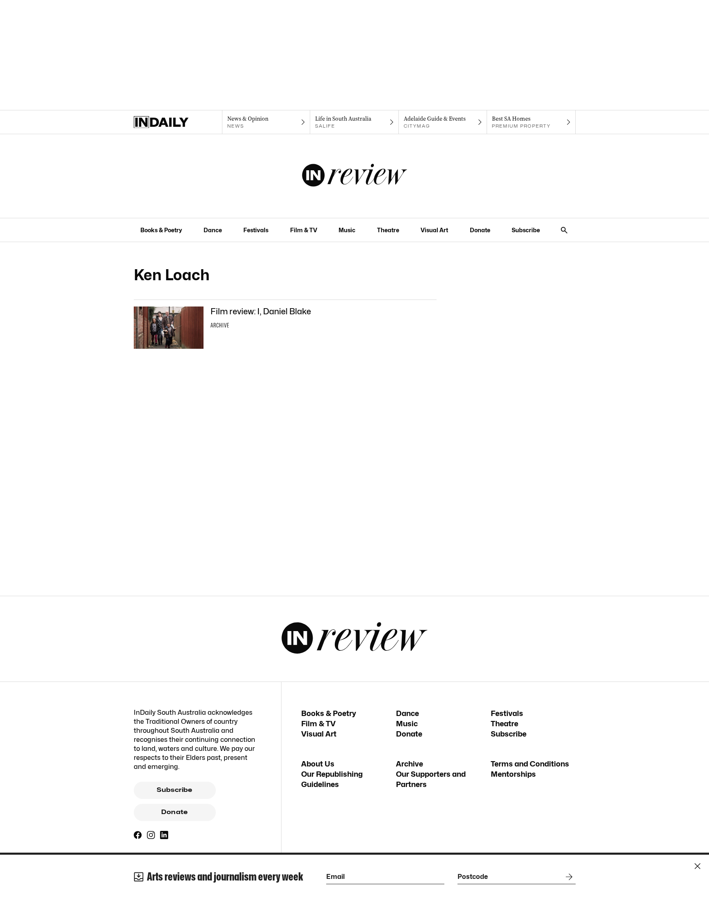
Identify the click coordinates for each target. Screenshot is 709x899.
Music (346, 229)
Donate (480, 229)
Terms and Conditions (530, 763)
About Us (317, 763)
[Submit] (567, 876)
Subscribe (526, 229)
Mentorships (513, 774)
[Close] (697, 866)
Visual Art (434, 229)
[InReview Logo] (354, 176)
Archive (409, 763)
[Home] (178, 122)
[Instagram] (151, 835)
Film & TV (303, 229)
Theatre (388, 229)
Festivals (255, 229)
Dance (213, 229)
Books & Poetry (161, 229)
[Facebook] (138, 835)
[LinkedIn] (164, 835)
